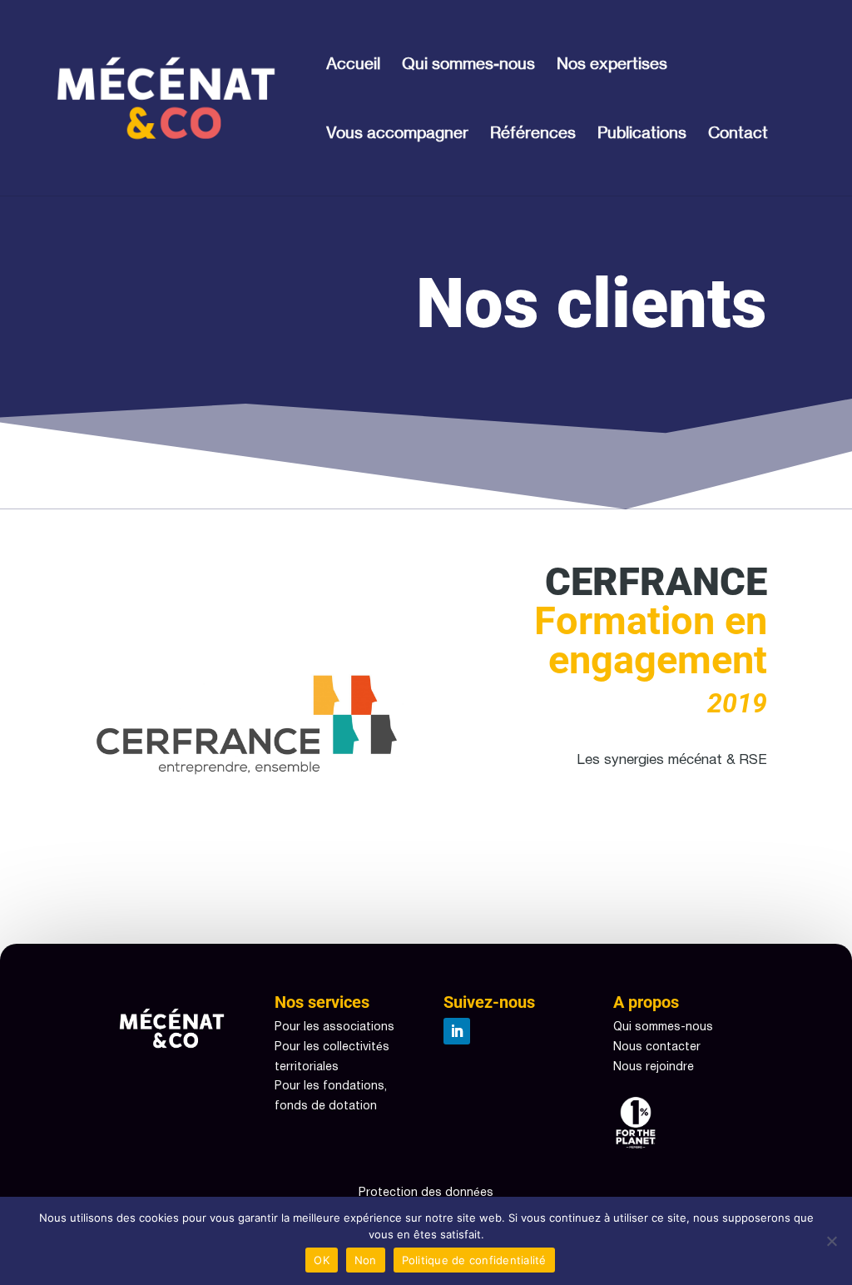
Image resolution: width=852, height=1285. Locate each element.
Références (533, 134)
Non (365, 1260)
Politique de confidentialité (474, 1260)
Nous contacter (657, 1047)
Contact (738, 134)
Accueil (353, 65)
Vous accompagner (397, 134)
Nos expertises (612, 65)
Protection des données (426, 1193)
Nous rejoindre (653, 1067)
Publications (641, 134)
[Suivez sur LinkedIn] (456, 1031)
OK (321, 1260)
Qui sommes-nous (468, 65)
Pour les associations (334, 1027)
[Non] (831, 1241)
